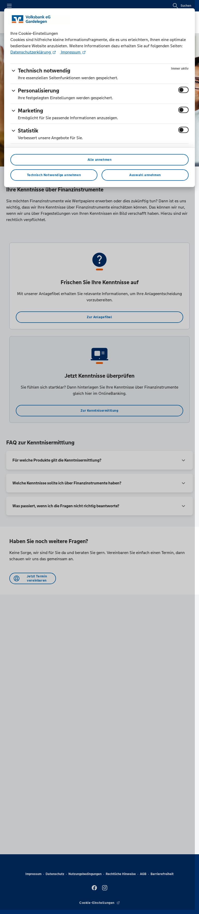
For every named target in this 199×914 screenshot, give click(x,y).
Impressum (71, 52)
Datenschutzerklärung (31, 52)
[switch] (183, 90)
